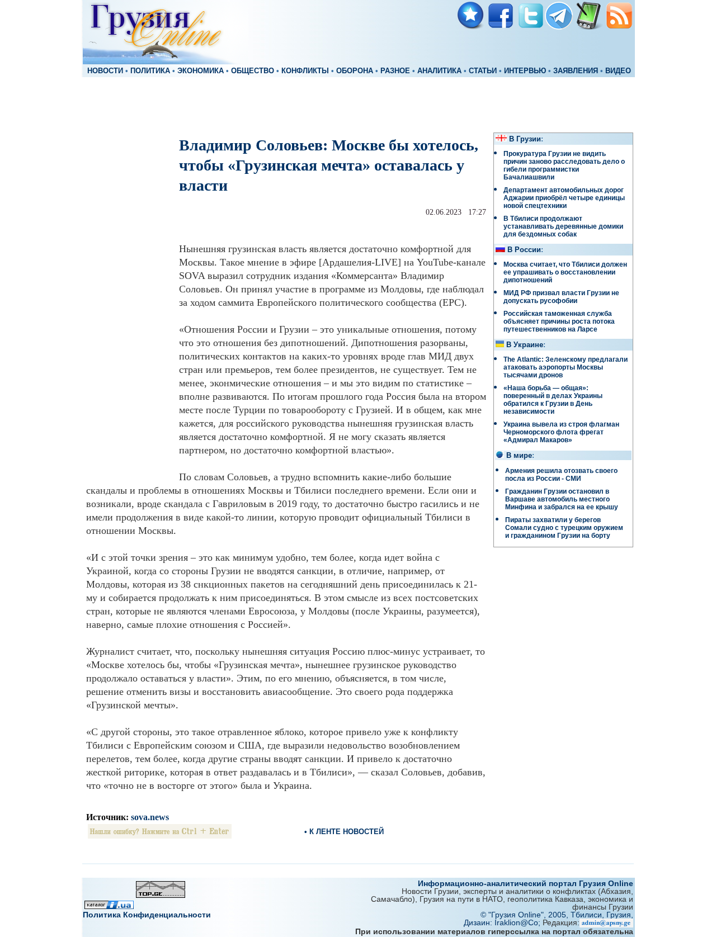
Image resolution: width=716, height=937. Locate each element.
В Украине (524, 345)
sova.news (150, 817)
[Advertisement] (358, 104)
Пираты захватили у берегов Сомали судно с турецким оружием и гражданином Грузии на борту (564, 528)
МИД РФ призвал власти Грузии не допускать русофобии (561, 297)
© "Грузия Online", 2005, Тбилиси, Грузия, (557, 914)
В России (524, 250)
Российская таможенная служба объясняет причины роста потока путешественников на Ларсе (559, 321)
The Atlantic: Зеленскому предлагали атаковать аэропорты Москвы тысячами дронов (565, 367)
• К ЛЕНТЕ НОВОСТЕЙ (344, 831)
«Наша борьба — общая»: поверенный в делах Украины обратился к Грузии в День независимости (552, 399)
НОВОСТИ (105, 71)
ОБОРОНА (354, 71)
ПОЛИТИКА (150, 71)
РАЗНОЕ (395, 71)
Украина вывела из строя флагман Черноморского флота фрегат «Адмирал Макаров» (561, 432)
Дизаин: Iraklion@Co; (503, 922)
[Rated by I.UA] (109, 906)
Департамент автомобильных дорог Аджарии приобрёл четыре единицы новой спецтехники (564, 198)
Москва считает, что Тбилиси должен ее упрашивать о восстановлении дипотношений (565, 272)
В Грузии (525, 139)
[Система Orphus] (160, 835)
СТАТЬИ (483, 71)
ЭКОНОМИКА (200, 71)
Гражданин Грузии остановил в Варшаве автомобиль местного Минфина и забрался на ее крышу (561, 499)
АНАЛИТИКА (439, 71)
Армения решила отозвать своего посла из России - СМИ (561, 474)
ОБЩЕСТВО (252, 71)
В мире (519, 456)
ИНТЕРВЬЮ (525, 71)
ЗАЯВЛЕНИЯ (575, 71)
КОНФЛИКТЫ (305, 71)
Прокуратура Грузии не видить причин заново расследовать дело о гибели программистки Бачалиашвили (564, 165)
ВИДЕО (618, 71)
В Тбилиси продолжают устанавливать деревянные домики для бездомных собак (563, 226)
